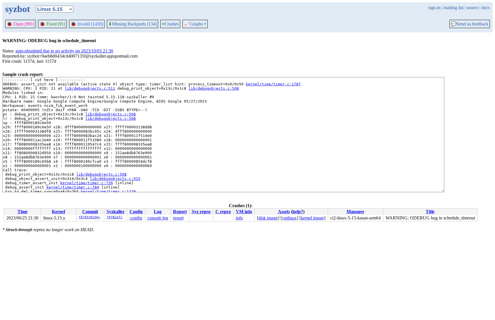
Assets (284, 211)
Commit (90, 211)
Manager (355, 211)
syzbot (17, 9)
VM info (244, 211)
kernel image (312, 217)
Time (22, 211)
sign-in (434, 7)
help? (297, 211)
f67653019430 (91, 217)
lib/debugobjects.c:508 (213, 88)
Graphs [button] (193, 24)
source (472, 7)
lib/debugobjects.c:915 (115, 178)
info (239, 217)
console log (158, 217)
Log (158, 211)
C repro (223, 211)
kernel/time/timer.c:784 (72, 187)
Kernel (58, 211)
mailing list (453, 7)
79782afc (115, 217)
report (178, 217)
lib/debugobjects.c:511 (90, 88)
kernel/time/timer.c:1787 (273, 84)
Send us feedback (469, 24)
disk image (268, 217)
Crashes (170, 23)
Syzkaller (116, 211)
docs (486, 7)
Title (430, 211)
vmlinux (289, 217)
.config (135, 217)
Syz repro (201, 211)
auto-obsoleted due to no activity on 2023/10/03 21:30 (64, 50)
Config (136, 211)
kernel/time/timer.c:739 (86, 183)
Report (180, 211)
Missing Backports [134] (132, 24)
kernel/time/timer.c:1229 (108, 191)
